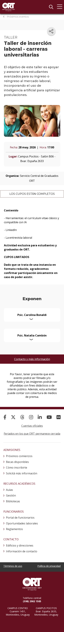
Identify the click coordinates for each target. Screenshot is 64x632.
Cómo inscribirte (16, 467)
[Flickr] (58, 417)
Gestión (11, 495)
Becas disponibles (17, 462)
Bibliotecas (13, 501)
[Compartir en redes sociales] (51, 31)
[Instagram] (31, 417)
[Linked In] (40, 417)
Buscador (51, 7)
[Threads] (22, 417)
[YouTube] (49, 417)
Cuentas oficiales (32, 426)
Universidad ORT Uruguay (8, 7)
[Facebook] (4, 417)
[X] (13, 417)
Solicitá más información (21, 473)
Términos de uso (12, 566)
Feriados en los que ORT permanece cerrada (32, 433)
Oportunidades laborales (22, 523)
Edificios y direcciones (19, 545)
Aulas (9, 490)
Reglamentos (14, 529)
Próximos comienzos (19, 456)
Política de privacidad (49, 566)
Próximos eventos (18, 16)
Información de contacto (21, 551)
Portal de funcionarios (20, 517)
